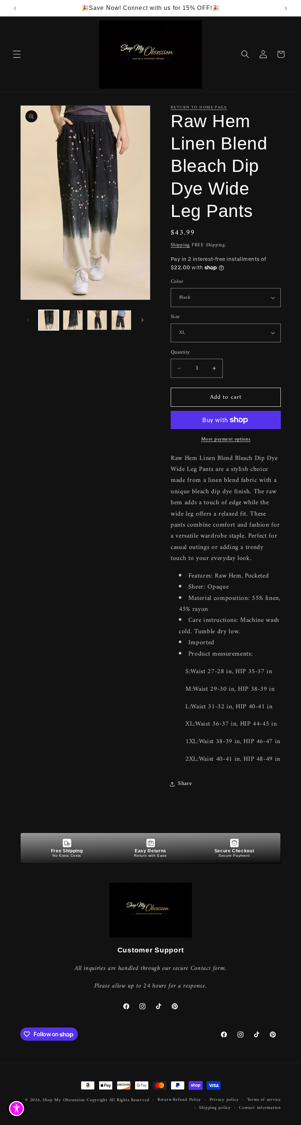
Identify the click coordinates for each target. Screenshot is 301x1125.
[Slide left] (28, 320)
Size (175, 317)
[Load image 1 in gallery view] (49, 320)
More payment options (226, 439)
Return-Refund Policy (179, 1100)
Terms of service (264, 1100)
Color (177, 282)
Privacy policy (224, 1100)
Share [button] (185, 784)
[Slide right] (142, 320)
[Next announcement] (286, 8)
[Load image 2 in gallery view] (73, 320)
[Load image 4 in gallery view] (121, 320)
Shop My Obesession (64, 1100)
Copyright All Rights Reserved (118, 1100)
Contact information (260, 1108)
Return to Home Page (199, 107)
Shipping (180, 245)
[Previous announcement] (15, 8)
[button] (17, 54)
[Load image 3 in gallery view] (97, 320)
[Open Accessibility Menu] (16, 1108)
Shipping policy (215, 1108)
